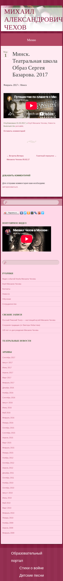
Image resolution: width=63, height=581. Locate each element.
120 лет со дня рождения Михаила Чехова (20, 330)
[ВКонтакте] (21, 213)
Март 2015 (6, 443)
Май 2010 (6, 503)
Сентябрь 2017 (8, 357)
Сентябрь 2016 (8, 398)
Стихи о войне (31, 568)
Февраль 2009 (8, 533)
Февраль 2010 (8, 513)
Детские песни (31, 575)
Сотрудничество (9, 304)
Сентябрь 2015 (8, 433)
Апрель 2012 (7, 468)
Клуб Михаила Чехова (37, 123)
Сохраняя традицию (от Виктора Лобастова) (21, 325)
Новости (51, 123)
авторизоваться (10, 187)
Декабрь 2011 (8, 473)
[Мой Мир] (32, 213)
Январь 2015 (7, 453)
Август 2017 (7, 363)
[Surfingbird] (43, 213)
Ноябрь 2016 (7, 393)
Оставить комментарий (14, 131)
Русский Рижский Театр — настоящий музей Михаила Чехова (28, 320)
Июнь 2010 (7, 498)
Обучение (6, 299)
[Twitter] (25, 213)
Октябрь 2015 (8, 428)
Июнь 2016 (7, 408)
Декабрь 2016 (8, 388)
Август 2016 (7, 403)
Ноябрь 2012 (7, 458)
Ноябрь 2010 (7, 483)
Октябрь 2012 (8, 463)
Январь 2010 (7, 518)
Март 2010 (6, 508)
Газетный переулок (46, 156)
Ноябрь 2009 (7, 523)
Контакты (6, 289)
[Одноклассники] (28, 213)
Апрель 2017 (7, 373)
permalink (19, 126)
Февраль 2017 (8, 383)
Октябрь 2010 (8, 488)
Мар (5, 53)
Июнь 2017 (7, 368)
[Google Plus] (39, 213)
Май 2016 (6, 413)
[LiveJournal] (35, 213)
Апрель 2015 (7, 438)
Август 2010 (7, 493)
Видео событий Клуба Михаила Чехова (19, 279)
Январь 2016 (7, 423)
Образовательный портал (26, 557)
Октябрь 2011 (8, 478)
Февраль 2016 (8, 418)
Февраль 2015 (8, 448)
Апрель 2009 (7, 528)
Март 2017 (6, 378)
